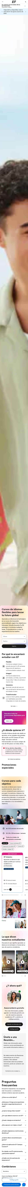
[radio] (5, 843)
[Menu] (25, 6)
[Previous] (22, 895)
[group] (14, 846)
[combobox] (14, 636)
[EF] (14, 2)
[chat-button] (24, 1184)
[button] (2, 2)
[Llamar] (25, 1)
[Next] (25, 895)
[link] (12, 6)
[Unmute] (12, 971)
